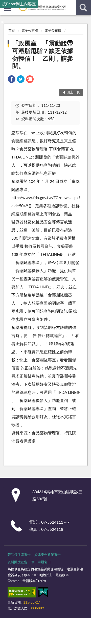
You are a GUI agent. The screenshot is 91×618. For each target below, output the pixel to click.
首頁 (11, 30)
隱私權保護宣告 (19, 555)
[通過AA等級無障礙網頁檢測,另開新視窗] (22, 593)
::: (2, 21)
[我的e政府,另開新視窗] (43, 593)
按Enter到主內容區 (19, 4)
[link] (11, 80)
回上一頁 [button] (73, 92)
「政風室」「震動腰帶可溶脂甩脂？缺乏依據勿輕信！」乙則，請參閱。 (42, 55)
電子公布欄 (29, 30)
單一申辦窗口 (41, 562)
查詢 (83, 7)
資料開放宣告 (17, 562)
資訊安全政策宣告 (47, 555)
